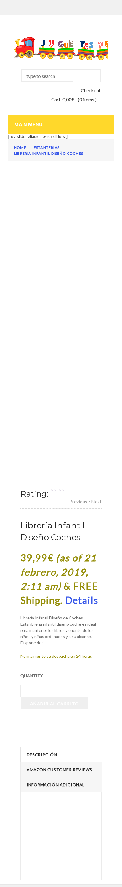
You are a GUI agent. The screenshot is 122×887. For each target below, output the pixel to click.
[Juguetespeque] (61, 48)
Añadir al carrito (54, 703)
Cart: (62, 99)
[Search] (87, 75)
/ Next (95, 501)
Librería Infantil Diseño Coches (48, 153)
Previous (78, 501)
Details (81, 600)
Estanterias (47, 147)
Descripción (42, 754)
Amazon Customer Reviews (59, 769)
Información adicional (56, 784)
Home (20, 147)
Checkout (91, 90)
